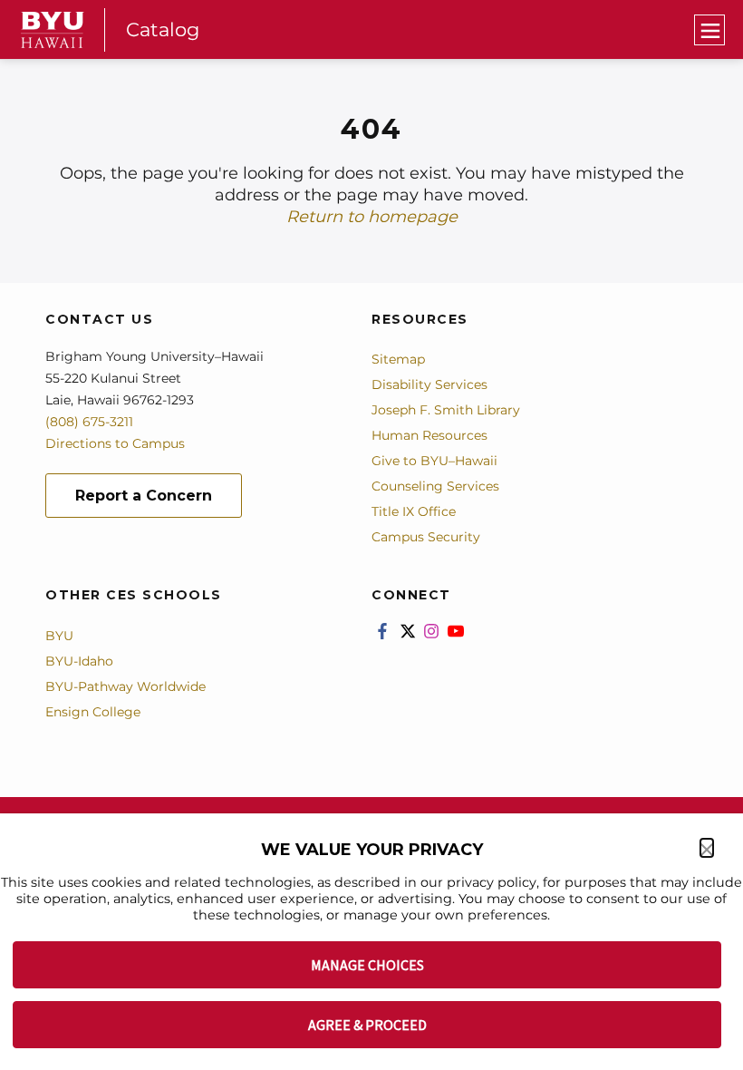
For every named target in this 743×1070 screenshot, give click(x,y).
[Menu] (709, 30)
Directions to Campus (115, 443)
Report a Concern (143, 495)
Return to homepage (372, 217)
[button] (706, 848)
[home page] (52, 30)
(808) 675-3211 (89, 421)
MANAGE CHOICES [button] (367, 965)
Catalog (162, 29)
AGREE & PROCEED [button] (367, 1025)
